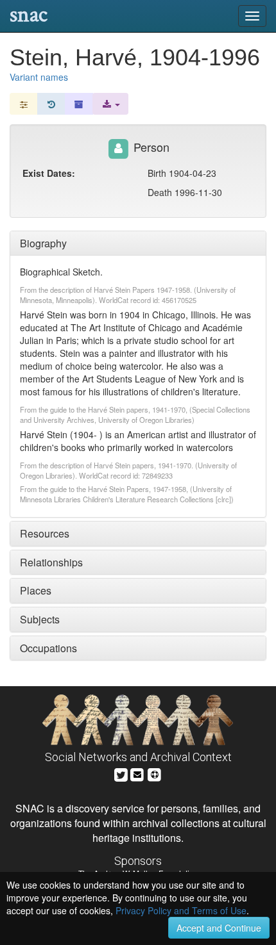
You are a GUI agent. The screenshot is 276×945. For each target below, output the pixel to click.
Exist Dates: (48, 173)
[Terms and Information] (154, 773)
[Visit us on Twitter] (121, 773)
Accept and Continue (219, 927)
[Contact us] (137, 773)
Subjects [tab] (40, 619)
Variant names (39, 76)
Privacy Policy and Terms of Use (181, 910)
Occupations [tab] (48, 648)
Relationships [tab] (51, 562)
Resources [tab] (44, 533)
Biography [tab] (43, 243)
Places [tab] (35, 590)
